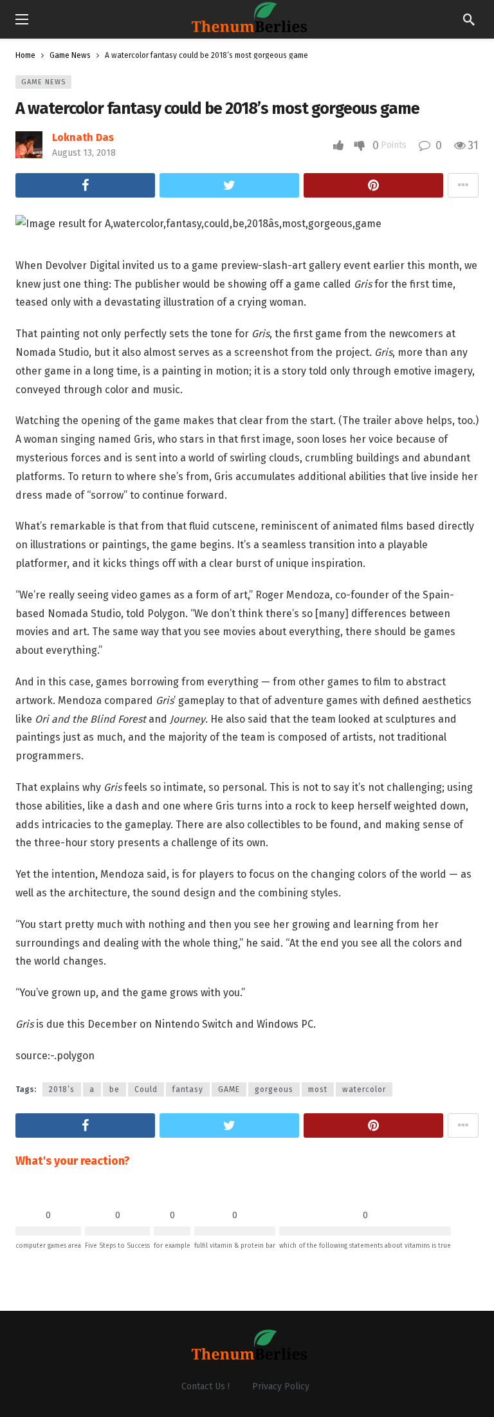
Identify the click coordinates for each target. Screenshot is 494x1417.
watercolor (364, 1089)
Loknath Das (83, 137)
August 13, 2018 (84, 152)
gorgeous (274, 1089)
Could (146, 1089)
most (317, 1089)
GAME (229, 1089)
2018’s (62, 1089)
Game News (43, 82)
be (114, 1089)
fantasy (187, 1089)
